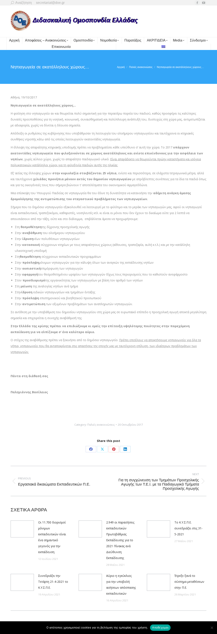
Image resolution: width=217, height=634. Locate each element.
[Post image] (22, 528)
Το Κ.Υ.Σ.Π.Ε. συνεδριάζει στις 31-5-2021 (188, 528)
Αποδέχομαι (160, 627)
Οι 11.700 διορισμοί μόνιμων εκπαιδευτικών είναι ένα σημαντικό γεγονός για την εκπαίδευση (52, 537)
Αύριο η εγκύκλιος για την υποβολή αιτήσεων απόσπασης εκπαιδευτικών (121, 584)
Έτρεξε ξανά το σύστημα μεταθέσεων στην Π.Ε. (189, 582)
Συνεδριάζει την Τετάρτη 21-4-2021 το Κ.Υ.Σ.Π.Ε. (53, 582)
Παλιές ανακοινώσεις (101, 424)
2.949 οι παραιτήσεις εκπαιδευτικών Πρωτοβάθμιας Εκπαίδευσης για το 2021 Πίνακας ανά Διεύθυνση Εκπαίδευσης (120, 540)
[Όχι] (212, 628)
